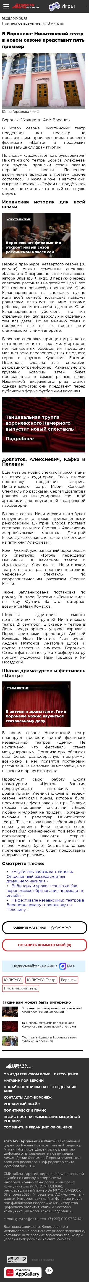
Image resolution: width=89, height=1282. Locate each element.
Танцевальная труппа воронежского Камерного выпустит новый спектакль (40, 423)
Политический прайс (25, 1110)
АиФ (35, 112)
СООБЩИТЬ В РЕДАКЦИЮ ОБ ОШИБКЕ (38, 1127)
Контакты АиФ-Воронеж (28, 1097)
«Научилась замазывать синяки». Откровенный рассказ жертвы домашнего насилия (40, 877)
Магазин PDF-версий (24, 1081)
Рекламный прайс (22, 1104)
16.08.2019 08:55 (14, 19)
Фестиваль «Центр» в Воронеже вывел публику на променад (49, 1039)
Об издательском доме (27, 1074)
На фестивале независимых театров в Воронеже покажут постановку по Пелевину (45, 905)
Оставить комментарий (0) (44, 945)
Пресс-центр (66, 1074)
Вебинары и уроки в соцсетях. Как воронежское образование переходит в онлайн (45, 891)
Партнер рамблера (43, 1260)
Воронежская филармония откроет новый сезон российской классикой (52, 1010)
